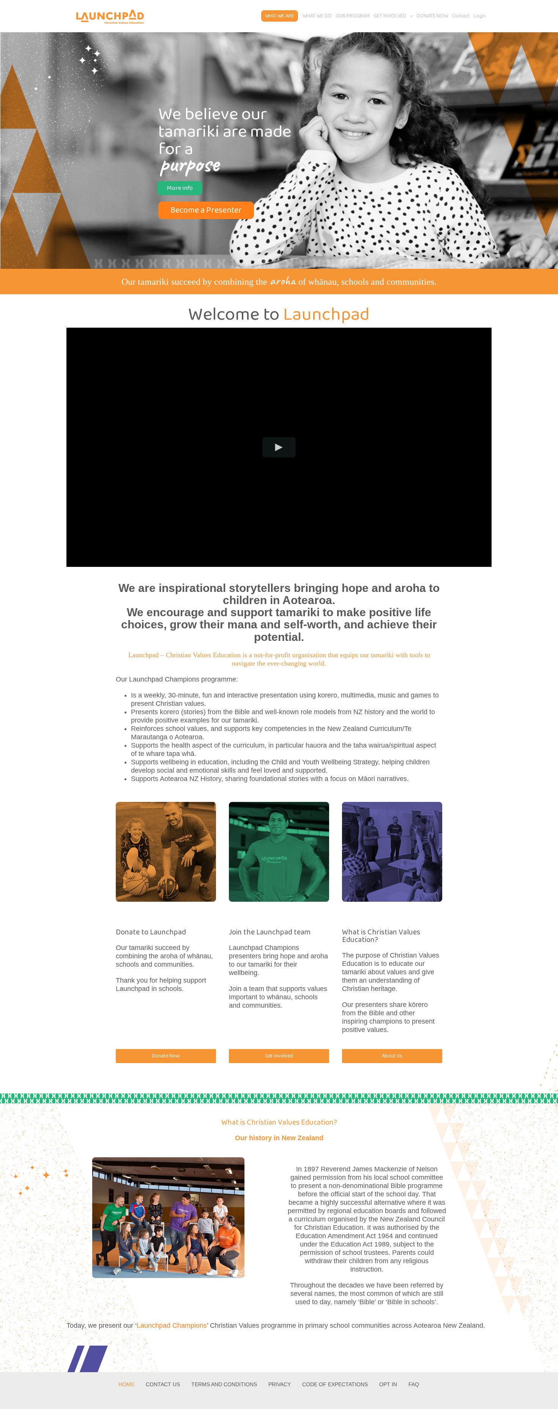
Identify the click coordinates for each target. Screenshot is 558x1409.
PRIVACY (279, 1384)
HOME (126, 1384)
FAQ (413, 1384)
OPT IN (388, 1384)
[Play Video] (279, 447)
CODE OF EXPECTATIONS (335, 1384)
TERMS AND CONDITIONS (224, 1384)
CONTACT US (163, 1384)
